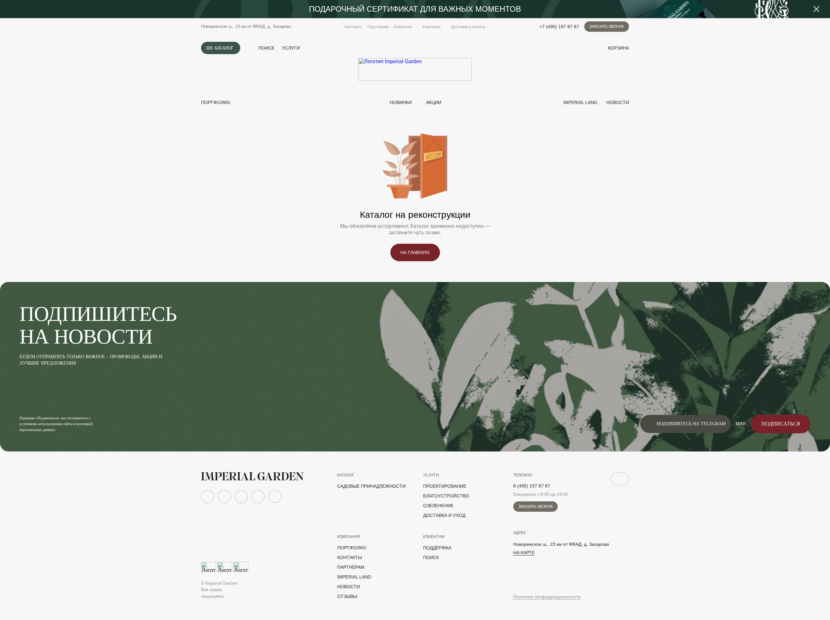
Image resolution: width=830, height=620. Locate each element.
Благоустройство (446, 495)
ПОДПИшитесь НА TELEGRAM (691, 423)
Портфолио (215, 102)
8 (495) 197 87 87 (531, 485)
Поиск (431, 557)
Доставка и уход (444, 515)
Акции (433, 102)
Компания (348, 536)
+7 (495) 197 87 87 (559, 26)
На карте (524, 552)
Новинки (400, 102)
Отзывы (347, 596)
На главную (415, 252)
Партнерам (377, 27)
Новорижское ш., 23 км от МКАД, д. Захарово (246, 26)
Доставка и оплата (468, 27)
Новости (617, 102)
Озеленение (438, 505)
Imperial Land (579, 102)
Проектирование (444, 486)
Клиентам (434, 536)
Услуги (291, 48)
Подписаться (780, 424)
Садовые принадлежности (371, 486)
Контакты (353, 27)
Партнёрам (350, 567)
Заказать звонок (606, 26)
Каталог (345, 475)
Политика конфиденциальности (547, 596)
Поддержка (437, 547)
